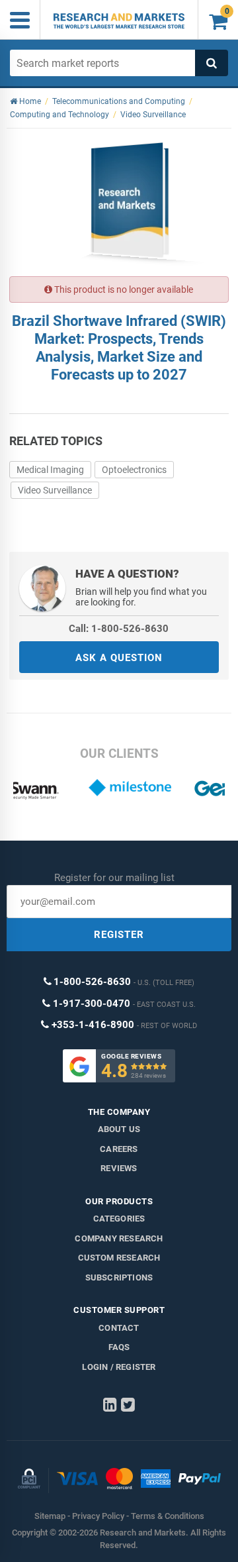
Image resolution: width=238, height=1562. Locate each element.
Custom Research (119, 1258)
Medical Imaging (50, 469)
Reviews (118, 1168)
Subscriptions (119, 1277)
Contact (119, 1328)
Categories (119, 1219)
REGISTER (119, 935)
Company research (119, 1238)
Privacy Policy (98, 1516)
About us (119, 1129)
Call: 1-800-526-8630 (119, 629)
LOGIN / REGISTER (118, 1367)
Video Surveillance (55, 490)
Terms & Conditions (167, 1516)
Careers (119, 1149)
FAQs (119, 1347)
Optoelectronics (134, 469)
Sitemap (49, 1516)
